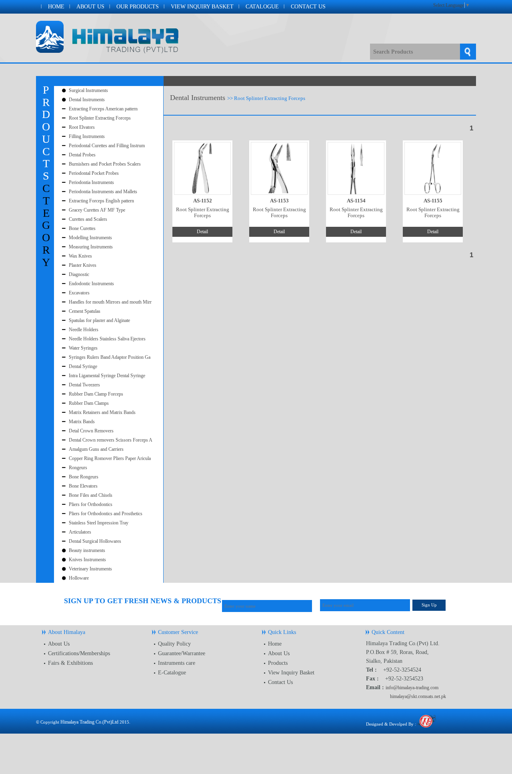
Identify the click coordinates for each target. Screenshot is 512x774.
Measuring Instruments (91, 247)
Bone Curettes (82, 228)
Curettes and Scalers (88, 219)
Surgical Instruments (88, 90)
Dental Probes (82, 155)
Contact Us (308, 7)
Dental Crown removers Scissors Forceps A (110, 440)
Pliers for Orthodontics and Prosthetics (105, 513)
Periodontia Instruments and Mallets (103, 191)
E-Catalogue (172, 673)
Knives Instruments (87, 559)
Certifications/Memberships (79, 653)
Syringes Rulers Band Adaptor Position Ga (109, 357)
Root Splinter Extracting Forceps (100, 118)
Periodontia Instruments (91, 182)
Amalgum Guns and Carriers (96, 449)
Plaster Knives (82, 265)
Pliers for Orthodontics (90, 504)
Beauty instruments (87, 550)
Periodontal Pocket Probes (94, 173)
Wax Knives (80, 256)
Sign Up (429, 604)
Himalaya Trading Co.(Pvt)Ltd (89, 722)
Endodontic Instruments (91, 283)
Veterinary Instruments (90, 569)
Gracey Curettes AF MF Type (97, 210)
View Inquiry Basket (202, 7)
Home (56, 7)
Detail (202, 231)
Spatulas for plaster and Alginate (99, 320)
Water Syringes (83, 348)
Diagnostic (79, 274)
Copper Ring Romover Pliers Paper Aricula (110, 458)
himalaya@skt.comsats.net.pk (418, 696)
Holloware (79, 578)
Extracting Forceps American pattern (103, 109)
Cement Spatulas (84, 311)
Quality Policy (174, 644)
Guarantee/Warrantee (181, 653)
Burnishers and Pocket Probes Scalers (105, 164)
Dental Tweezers (84, 385)
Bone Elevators (83, 486)
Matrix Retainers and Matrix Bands (102, 412)
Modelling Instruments (90, 237)
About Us (90, 7)
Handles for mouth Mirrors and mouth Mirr (110, 302)
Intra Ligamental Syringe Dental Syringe (107, 375)
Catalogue (262, 7)
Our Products (137, 7)
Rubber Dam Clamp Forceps (96, 394)
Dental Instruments (87, 99)
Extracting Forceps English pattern (101, 201)
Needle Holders (83, 329)
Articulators (80, 532)
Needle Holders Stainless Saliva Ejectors (107, 339)
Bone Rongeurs (83, 477)
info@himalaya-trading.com (412, 687)
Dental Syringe (83, 366)
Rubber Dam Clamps (89, 403)
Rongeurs (78, 467)
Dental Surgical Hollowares (95, 541)
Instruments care (176, 663)
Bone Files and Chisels (90, 495)
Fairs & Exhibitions (70, 663)
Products (278, 663)
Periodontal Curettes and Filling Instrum (107, 145)
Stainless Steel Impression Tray (98, 523)
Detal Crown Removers (91, 431)
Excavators (79, 293)
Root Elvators (82, 127)
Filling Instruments (87, 136)
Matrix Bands (82, 421)
